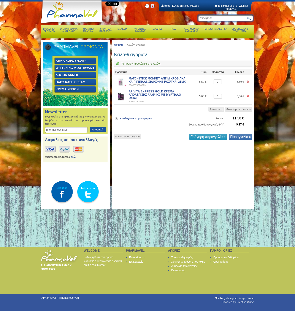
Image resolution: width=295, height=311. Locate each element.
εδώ (73, 157)
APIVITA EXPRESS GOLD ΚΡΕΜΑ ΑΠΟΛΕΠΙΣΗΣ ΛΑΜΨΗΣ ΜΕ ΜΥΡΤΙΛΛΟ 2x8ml (155, 95)
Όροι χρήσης (220, 261)
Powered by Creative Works (238, 302)
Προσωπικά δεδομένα (226, 257)
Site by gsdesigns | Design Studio (234, 298)
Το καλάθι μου (227, 7)
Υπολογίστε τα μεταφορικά (136, 118)
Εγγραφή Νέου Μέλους (185, 5)
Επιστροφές (178, 270)
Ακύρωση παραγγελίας (184, 266)
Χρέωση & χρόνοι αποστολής (188, 261)
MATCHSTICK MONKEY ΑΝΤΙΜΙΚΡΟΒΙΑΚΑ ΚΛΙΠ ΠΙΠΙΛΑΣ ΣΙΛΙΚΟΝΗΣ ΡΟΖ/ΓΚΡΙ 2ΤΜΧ (157, 80)
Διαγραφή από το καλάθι (248, 82)
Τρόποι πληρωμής (182, 257)
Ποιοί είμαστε (136, 257)
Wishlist (243, 5)
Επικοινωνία (136, 261)
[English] (152, 7)
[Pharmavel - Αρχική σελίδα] (73, 23)
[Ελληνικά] (147, 7)
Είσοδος (165, 5)
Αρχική (118, 44)
